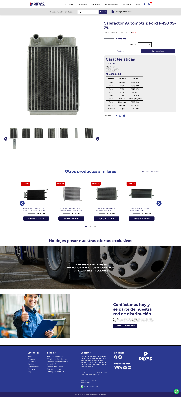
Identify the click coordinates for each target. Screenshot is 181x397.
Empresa (69, 4)
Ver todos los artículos (150, 171)
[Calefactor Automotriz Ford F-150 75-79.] (13, 133)
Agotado (120, 51)
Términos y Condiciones (57, 359)
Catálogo (95, 4)
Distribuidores (111, 4)
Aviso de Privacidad (55, 357)
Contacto (127, 4)
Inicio (30, 357)
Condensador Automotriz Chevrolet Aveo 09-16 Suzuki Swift (70, 209)
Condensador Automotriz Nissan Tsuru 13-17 (139, 209)
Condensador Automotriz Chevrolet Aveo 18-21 (104, 209)
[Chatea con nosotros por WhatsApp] (176, 391)
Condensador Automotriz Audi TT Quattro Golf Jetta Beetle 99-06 (34, 209)
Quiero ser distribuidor (125, 326)
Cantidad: (132, 45)
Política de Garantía (55, 367)
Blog (138, 4)
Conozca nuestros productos (61, 12)
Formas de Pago (54, 369)
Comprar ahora (158, 51)
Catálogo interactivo (55, 372)
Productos (82, 4)
